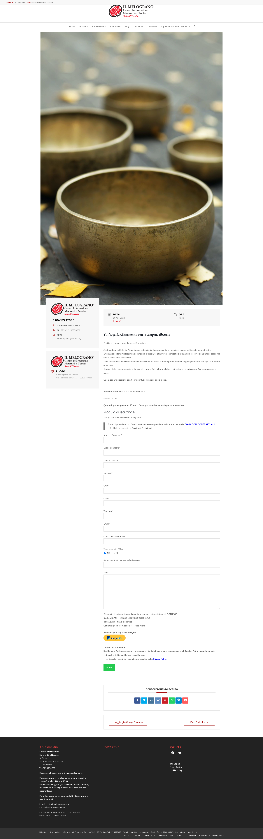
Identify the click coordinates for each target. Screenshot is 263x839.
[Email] (185, 700)
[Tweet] (144, 700)
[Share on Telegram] (178, 700)
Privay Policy (176, 767)
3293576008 (74, 330)
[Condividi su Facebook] (137, 700)
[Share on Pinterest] (165, 700)
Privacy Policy (160, 659)
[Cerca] (194, 26)
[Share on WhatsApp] (172, 700)
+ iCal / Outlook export (199, 722)
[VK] (158, 700)
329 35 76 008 (20, 2)
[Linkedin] (151, 700)
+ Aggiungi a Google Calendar (128, 722)
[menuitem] (72, 26)
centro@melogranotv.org (42, 2)
